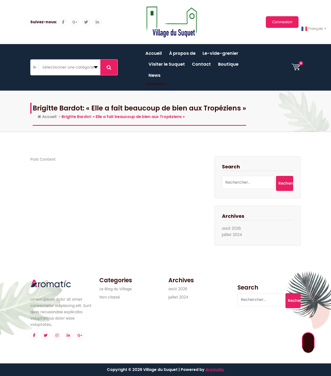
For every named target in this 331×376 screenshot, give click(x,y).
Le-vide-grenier (220, 53)
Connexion (155, 83)
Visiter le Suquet (167, 64)
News (154, 75)
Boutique (228, 64)
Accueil (153, 53)
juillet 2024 (232, 234)
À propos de (182, 53)
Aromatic (214, 369)
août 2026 (231, 228)
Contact (201, 64)
